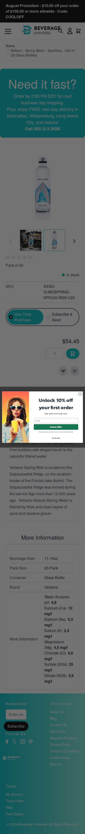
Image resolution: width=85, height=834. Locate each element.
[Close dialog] (80, 394)
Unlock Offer (56, 426)
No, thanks (56, 438)
